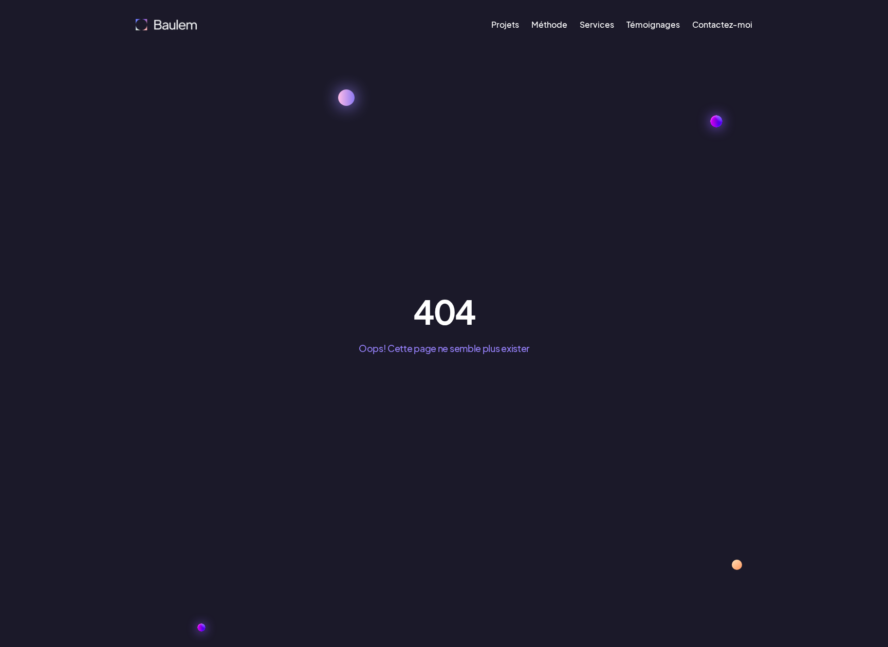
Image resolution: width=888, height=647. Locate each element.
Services (597, 24)
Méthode (549, 24)
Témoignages (653, 24)
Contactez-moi (722, 24)
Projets (505, 24)
